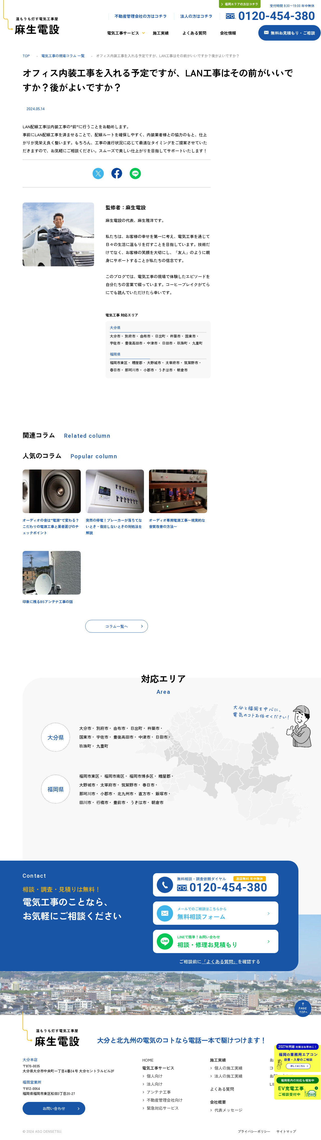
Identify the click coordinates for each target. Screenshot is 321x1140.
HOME (147, 1060)
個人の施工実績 (228, 1068)
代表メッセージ (228, 1110)
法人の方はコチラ (196, 16)
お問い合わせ (54, 1108)
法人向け (155, 1084)
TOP (26, 55)
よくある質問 (194, 33)
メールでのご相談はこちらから (215, 913)
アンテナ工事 (159, 1092)
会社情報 (228, 33)
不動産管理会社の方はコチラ (141, 16)
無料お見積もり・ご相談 (293, 33)
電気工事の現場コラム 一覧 (63, 55)
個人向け (155, 1076)
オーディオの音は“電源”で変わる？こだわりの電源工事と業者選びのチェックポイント (51, 526)
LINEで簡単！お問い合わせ (215, 941)
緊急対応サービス (163, 1108)
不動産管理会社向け (165, 1100)
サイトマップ (286, 1131)
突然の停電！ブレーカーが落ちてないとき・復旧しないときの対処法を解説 (114, 526)
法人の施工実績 (228, 1076)
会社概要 (218, 1102)
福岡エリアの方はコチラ (241, 4)
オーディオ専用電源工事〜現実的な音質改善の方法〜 (177, 523)
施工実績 (161, 33)
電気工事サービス (123, 33)
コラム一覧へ (116, 626)
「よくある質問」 (220, 961)
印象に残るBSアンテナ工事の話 (48, 601)
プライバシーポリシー (254, 1131)
